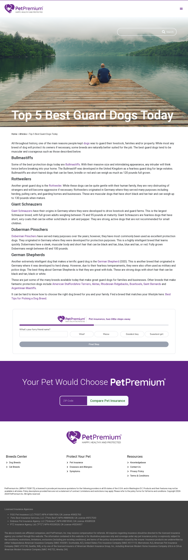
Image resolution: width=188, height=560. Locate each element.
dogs (87, 143)
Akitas (96, 284)
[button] (181, 8)
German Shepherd (108, 261)
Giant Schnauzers (21, 211)
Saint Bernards (152, 284)
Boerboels (136, 284)
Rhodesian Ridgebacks (114, 284)
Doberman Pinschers (24, 236)
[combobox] (138, 32)
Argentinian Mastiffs (23, 288)
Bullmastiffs (72, 164)
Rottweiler (55, 185)
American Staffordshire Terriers (71, 284)
